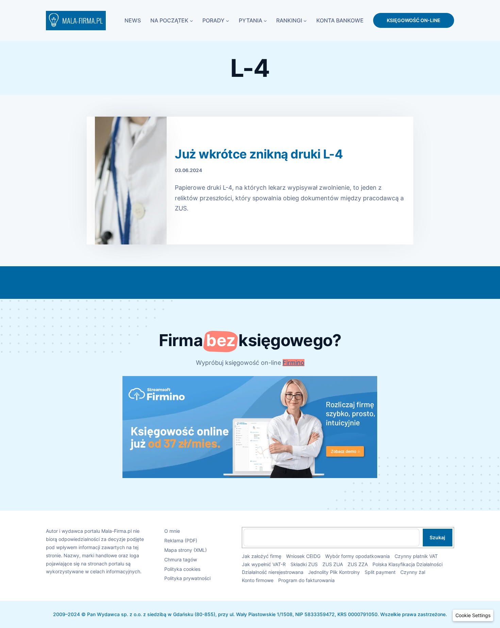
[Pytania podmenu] (265, 20)
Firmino (293, 362)
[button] (473, 615)
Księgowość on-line (413, 20)
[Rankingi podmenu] (305, 20)
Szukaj (437, 537)
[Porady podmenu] (227, 20)
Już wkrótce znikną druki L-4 (259, 154)
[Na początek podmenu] (191, 20)
